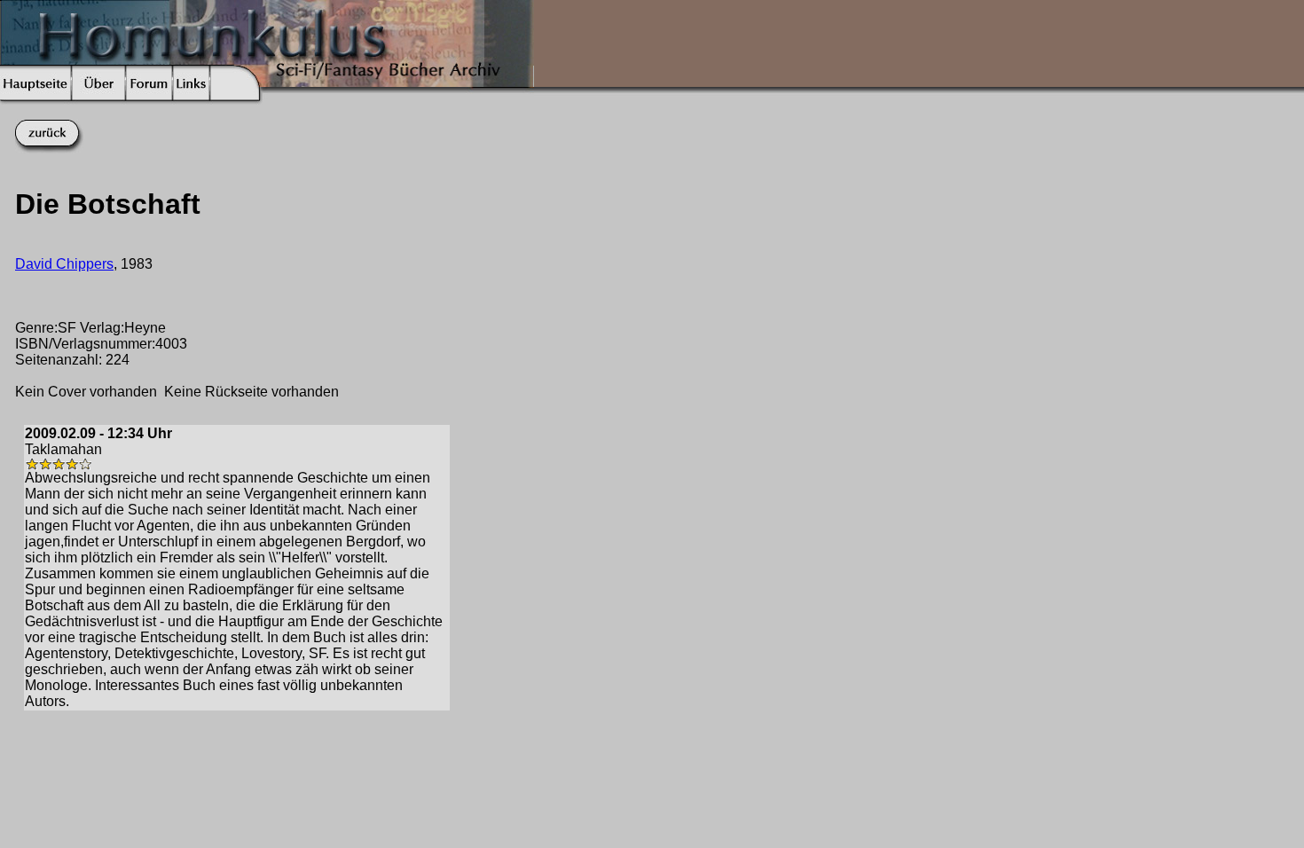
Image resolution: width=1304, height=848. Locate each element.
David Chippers (64, 263)
